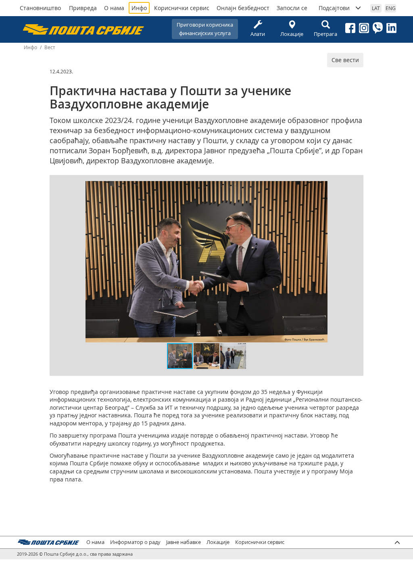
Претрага (325, 34)
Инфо (139, 8)
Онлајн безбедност (243, 8)
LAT (376, 8)
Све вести (345, 60)
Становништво (40, 8)
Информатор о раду (135, 542)
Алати (257, 34)
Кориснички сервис (181, 8)
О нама (114, 8)
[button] (320, 188)
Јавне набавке (183, 542)
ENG (391, 8)
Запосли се (292, 8)
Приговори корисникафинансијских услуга (205, 29)
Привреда (83, 8)
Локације (291, 34)
